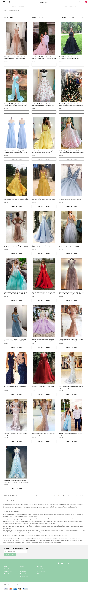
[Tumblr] (68, 563)
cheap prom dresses (55, 514)
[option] (17, 6)
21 (49, 495)
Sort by (64, 17)
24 (63, 495)
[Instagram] (65, 563)
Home (5, 10)
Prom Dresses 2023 (14, 10)
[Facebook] (58, 563)
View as (34, 17)
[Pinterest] (62, 563)
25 (68, 495)
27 (76, 495)
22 (54, 495)
